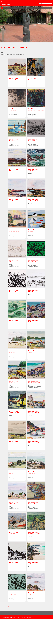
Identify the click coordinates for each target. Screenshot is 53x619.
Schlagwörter (32, 8)
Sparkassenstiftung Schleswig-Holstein (8, 617)
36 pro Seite (20, 54)
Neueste (11, 54)
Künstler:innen (20, 8)
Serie (14, 54)
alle (23, 54)
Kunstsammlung (12, 43)
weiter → (12, 606)
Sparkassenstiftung (45, 8)
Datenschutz (29, 617)
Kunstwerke (8, 8)
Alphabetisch (3, 54)
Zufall (16, 54)
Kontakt (18, 617)
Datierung (7, 54)
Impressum (23, 617)
